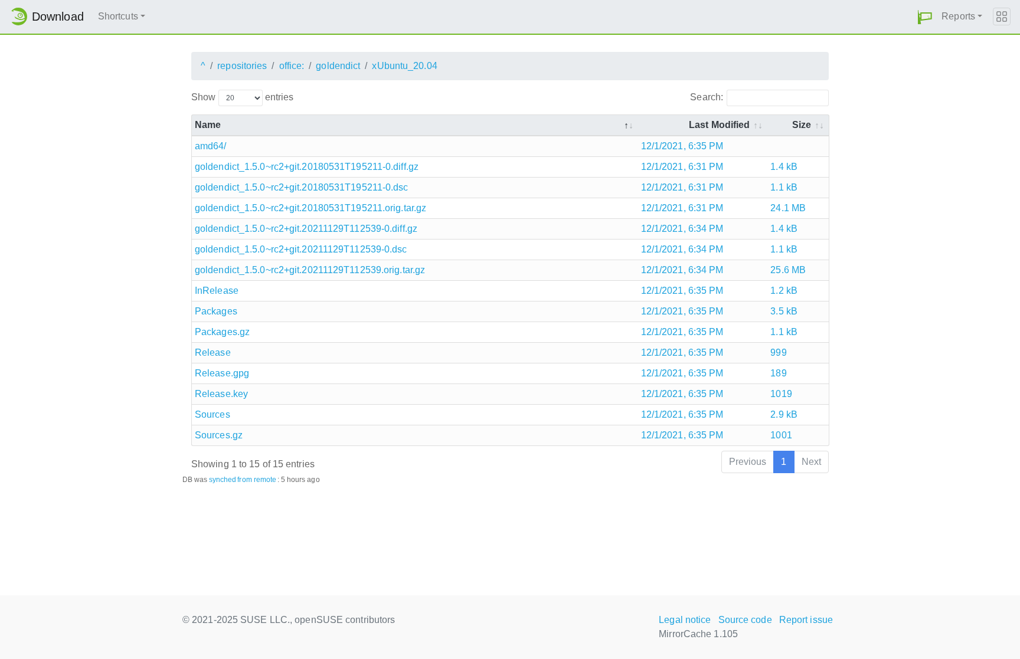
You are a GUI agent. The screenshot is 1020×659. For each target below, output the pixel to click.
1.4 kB (783, 167)
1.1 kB (783, 187)
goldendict (338, 66)
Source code (745, 620)
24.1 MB (788, 208)
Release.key (221, 394)
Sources (212, 414)
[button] (925, 17)
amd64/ (211, 146)
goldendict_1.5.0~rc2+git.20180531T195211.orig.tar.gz (310, 208)
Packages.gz (222, 332)
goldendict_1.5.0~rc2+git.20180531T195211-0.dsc (301, 187)
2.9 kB (783, 414)
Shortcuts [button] (118, 16)
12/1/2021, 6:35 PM (682, 146)
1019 (781, 394)
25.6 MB (788, 270)
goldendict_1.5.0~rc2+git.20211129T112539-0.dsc (301, 249)
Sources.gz (219, 435)
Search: (706, 97)
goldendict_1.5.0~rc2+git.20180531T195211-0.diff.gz (307, 167)
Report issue (806, 620)
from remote (256, 480)
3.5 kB (783, 311)
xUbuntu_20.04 (404, 66)
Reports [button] (958, 16)
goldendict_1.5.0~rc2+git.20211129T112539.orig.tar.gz (310, 270)
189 (778, 373)
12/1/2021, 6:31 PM (682, 167)
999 (778, 352)
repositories (242, 66)
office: (292, 66)
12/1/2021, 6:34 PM (682, 229)
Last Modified (719, 125)
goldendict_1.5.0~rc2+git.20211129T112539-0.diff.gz (306, 229)
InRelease (216, 291)
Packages (216, 311)
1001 (781, 435)
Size (801, 125)
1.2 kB (783, 291)
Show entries (242, 97)
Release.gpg (222, 373)
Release (213, 352)
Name (208, 125)
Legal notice (685, 620)
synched (223, 480)
